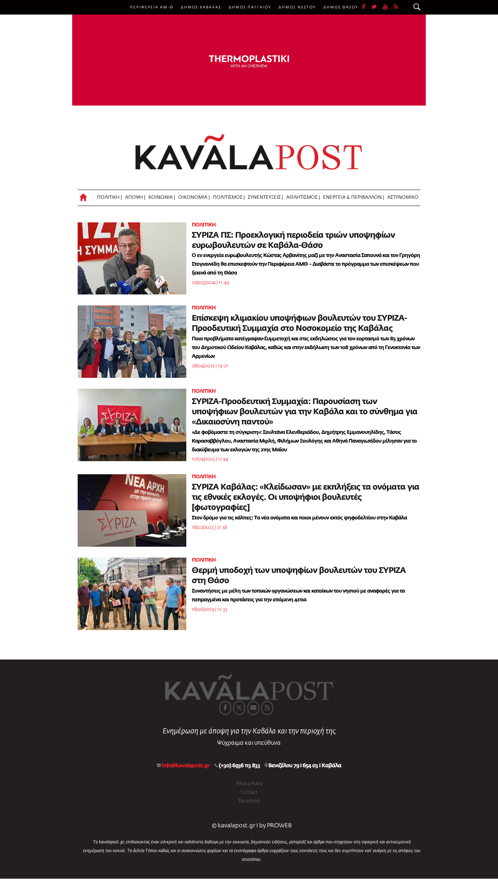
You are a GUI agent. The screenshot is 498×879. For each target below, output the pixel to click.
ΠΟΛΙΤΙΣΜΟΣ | (229, 197)
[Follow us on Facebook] (366, 7)
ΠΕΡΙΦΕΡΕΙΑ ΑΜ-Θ (152, 7)
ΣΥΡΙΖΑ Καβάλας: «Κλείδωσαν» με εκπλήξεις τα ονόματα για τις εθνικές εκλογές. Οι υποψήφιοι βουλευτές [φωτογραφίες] (305, 497)
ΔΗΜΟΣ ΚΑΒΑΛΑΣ (201, 7)
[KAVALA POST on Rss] (267, 708)
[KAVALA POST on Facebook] (225, 708)
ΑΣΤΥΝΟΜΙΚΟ (403, 197)
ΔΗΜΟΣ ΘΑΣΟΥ (340, 7)
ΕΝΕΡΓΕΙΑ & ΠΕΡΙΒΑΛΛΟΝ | (353, 197)
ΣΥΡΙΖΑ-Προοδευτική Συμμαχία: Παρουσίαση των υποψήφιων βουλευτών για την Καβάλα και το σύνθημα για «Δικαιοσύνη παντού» (304, 412)
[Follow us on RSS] (396, 7)
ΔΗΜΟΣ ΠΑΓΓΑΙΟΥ (250, 7)
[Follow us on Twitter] (377, 7)
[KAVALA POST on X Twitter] (239, 708)
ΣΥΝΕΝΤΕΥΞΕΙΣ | (265, 197)
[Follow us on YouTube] (388, 7)
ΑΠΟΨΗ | (135, 197)
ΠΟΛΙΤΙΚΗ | (109, 197)
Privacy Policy (249, 783)
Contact (249, 792)
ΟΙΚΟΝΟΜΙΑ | (194, 197)
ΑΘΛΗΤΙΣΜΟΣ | (303, 197)
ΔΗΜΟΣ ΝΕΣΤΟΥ (297, 7)
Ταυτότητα (249, 801)
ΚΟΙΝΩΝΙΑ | (161, 197)
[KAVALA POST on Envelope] (253, 708)
